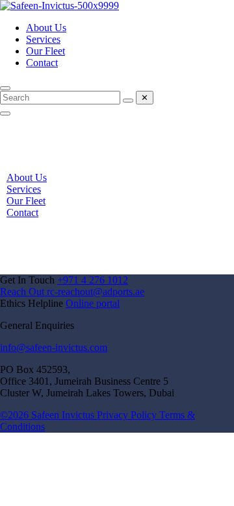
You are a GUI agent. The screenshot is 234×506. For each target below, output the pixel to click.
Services (43, 39)
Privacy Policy (128, 414)
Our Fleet (45, 50)
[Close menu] (5, 113)
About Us (46, 27)
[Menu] (5, 88)
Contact (42, 62)
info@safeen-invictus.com (53, 347)
